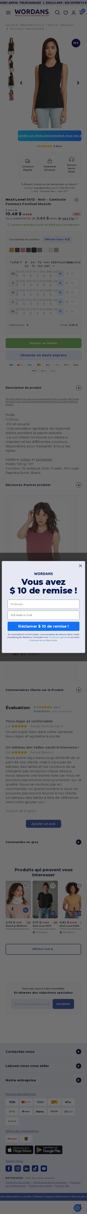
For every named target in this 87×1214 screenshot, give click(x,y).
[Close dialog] (80, 565)
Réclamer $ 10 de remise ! (43, 626)
